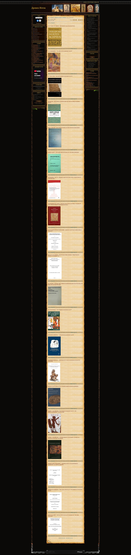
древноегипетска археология (92, 75)
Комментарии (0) (73, 98)
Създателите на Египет (92, 45)
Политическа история (37, 48)
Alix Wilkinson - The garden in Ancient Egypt (60, 309)
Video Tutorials (91, 65)
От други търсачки (37, 96)
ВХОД (95, 2)
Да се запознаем (91, 24)
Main (49, 17)
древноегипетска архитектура (89, 84)
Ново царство (89, 77)
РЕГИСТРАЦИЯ (90, 2)
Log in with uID (39, 17)
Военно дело (35, 47)
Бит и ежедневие (36, 54)
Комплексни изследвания (38, 62)
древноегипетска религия (91, 73)
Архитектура (35, 49)
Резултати (36, 102)
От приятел (36, 98)
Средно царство (89, 85)
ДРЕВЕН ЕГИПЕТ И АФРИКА (60, 17)
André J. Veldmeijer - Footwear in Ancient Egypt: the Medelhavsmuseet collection (62, 412)
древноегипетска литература (92, 78)
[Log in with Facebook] (38, 21)
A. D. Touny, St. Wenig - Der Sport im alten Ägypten (61, 26)
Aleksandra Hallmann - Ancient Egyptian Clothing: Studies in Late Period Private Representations (64, 204)
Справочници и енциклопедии (36, 59)
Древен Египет (89, 72)
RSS (98, 2)
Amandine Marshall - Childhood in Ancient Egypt (61, 335)
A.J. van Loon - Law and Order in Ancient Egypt (60, 76)
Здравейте (90, 21)
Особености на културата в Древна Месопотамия (91, 18)
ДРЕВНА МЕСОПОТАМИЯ (92, 20)
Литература (35, 45)
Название (53, 22)
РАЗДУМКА (89, 25)
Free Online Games (91, 64)
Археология (35, 46)
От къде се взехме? (92, 26)
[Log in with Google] (40, 21)
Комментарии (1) (73, 48)
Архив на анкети (40, 102)
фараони (88, 82)
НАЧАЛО (85, 2)
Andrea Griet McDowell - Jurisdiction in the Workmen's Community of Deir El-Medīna (63, 464)
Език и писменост (36, 55)
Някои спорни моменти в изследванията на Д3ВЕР (92, 41)
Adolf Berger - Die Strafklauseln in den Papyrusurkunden (64, 127)
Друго (35, 99)
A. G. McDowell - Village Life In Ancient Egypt (60, 51)
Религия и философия (37, 53)
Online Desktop (91, 63)
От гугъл (35, 95)
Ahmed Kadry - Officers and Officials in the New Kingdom (63, 152)
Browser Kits (90, 67)
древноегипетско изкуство (91, 80)
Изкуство (35, 50)
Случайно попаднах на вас (39, 97)
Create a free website (92, 62)
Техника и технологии (37, 51)
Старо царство (89, 83)
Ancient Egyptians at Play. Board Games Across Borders (63, 386)
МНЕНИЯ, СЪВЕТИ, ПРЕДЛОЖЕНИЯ (91, 23)
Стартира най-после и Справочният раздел (92, 33)
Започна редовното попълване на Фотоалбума (92, 28)
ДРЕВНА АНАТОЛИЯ (91, 49)
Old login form (38, 23)
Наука (34, 52)
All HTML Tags (91, 66)
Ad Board (52, 17)
